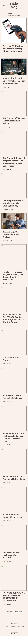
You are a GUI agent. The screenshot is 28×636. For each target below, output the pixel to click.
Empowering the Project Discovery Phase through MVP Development (14, 81)
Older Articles (18, 611)
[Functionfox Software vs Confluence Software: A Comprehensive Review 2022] (14, 418)
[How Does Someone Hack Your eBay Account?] (14, 537)
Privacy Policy (21, 626)
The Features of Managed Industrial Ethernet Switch (14, 120)
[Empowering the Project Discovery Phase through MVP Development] (14, 67)
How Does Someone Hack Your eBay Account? (11, 555)
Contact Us (13, 626)
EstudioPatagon (14, 632)
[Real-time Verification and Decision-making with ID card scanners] (14, 30)
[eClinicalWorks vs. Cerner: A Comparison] (14, 499)
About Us (6, 626)
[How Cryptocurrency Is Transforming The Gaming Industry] (14, 185)
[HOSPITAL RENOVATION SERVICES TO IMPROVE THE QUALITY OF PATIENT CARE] (14, 578)
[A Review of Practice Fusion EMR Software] (14, 380)
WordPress (14, 633)
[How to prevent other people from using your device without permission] (14, 257)
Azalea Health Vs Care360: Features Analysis (11, 234)
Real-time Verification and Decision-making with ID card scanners (13, 48)
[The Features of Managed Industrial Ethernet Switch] (14, 103)
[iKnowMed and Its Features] (14, 342)
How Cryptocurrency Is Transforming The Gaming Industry (13, 203)
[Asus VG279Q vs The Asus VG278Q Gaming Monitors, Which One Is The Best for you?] (14, 299)
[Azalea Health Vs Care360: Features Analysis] (14, 221)
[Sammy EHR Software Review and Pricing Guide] (14, 461)
